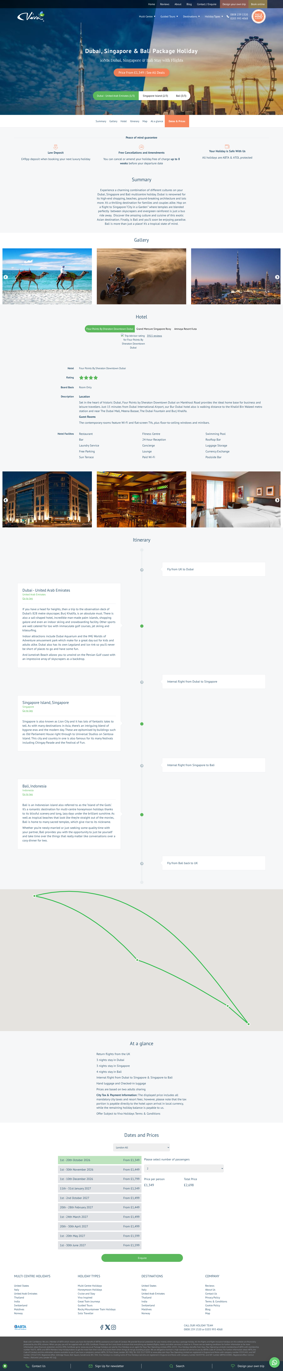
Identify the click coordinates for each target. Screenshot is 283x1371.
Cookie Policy (212, 1305)
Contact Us (211, 1293)
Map (144, 121)
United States (21, 1285)
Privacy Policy (212, 1297)
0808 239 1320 (239, 14)
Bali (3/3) (181, 95)
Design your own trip (234, 4)
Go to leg (27, 598)
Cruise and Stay (86, 1293)
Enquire (142, 1258)
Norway (18, 1313)
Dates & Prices (177, 121)
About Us (210, 1289)
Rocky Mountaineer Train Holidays (97, 1309)
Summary (101, 121)
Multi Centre (146, 16)
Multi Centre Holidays (90, 1285)
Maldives (19, 1309)
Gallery (113, 121)
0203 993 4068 (239, 18)
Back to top (270, 1353)
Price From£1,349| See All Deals (142, 72)
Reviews (164, 4)
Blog (189, 4)
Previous (5, 276)
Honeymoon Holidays (90, 1289)
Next (276, 276)
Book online (258, 4)
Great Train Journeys (89, 1301)
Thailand (19, 1297)
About (178, 4)
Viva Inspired (85, 1297)
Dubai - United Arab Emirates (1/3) (116, 95)
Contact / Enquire (206, 4)
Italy (16, 1289)
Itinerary (134, 121)
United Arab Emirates (25, 1293)
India (17, 1301)
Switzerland (20, 1305)
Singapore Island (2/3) (155, 95)
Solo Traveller (85, 1313)
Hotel (124, 121)
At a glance (157, 121)
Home (151, 4)
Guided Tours (167, 16)
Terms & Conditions (216, 1301)
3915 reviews (154, 335)
